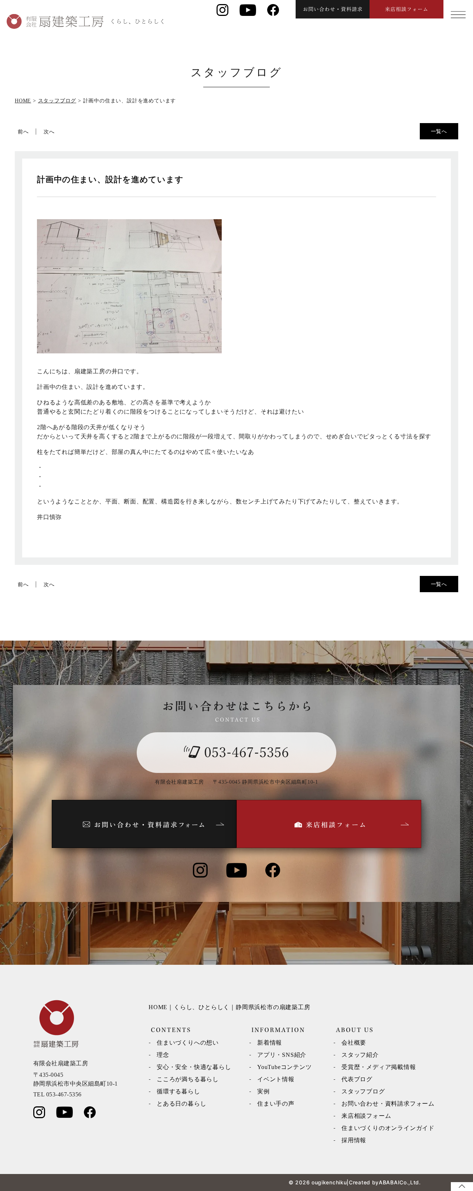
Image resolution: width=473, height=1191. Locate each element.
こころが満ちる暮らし (188, 1079)
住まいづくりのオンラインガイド (388, 1128)
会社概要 (353, 1042)
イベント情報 (276, 1079)
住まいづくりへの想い (188, 1042)
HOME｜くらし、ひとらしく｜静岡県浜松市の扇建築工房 (229, 1007)
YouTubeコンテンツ (284, 1067)
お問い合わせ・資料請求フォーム (388, 1103)
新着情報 (269, 1042)
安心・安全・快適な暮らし (194, 1067)
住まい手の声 (276, 1103)
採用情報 (353, 1140)
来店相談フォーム (366, 1116)
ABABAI (389, 1182)
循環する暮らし (178, 1091)
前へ (23, 131)
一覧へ (439, 131)
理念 (163, 1055)
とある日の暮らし (181, 1103)
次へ (49, 131)
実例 (263, 1091)
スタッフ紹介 (360, 1055)
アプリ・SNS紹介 (281, 1055)
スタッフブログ (363, 1091)
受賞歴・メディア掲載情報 (378, 1067)
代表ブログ (356, 1079)
